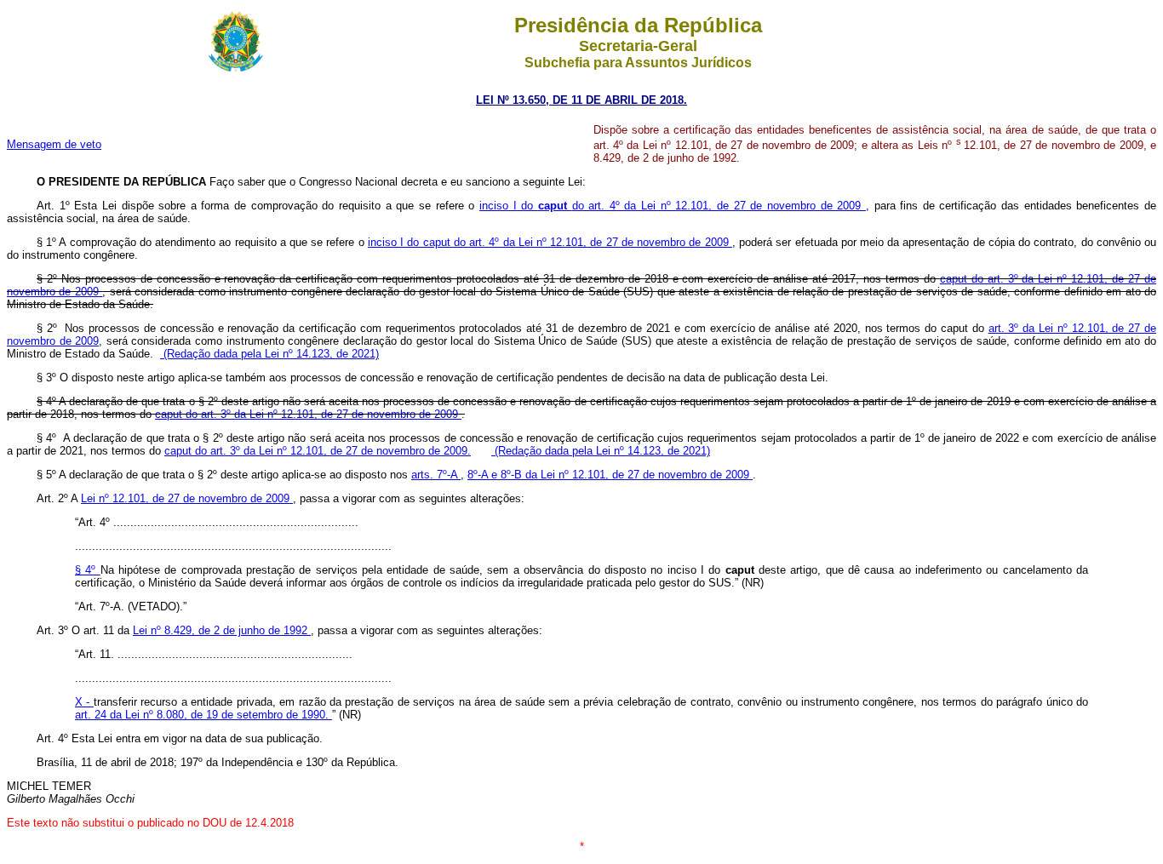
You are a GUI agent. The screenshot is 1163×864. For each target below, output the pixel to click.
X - (84, 701)
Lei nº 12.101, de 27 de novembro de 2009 (187, 498)
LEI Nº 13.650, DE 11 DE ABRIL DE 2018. (581, 100)
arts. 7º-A (436, 474)
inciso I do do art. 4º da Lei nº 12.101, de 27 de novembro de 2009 (672, 205)
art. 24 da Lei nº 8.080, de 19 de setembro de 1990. (203, 714)
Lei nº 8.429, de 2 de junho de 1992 (222, 630)
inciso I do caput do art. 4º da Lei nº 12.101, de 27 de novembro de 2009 (550, 242)
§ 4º (87, 570)
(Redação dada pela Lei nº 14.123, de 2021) (269, 353)
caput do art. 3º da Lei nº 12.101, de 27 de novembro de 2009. (317, 450)
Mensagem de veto (54, 144)
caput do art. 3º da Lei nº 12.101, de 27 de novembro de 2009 (308, 414)
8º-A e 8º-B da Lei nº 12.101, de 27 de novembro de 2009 (610, 474)
